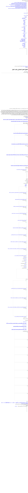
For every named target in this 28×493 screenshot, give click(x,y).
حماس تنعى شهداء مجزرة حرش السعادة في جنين (20, 255)
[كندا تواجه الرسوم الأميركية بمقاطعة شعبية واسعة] (21, 354)
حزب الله (11, 402)
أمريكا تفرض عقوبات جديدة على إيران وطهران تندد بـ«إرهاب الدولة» (18, 3)
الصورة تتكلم (23, 45)
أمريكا (27, 402)
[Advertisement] (14, 60)
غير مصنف (26, 66)
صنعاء (8, 402)
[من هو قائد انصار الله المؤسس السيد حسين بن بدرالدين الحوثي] (22, 212)
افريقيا (24, 29)
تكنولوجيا (24, 35)
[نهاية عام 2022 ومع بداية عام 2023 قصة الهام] (22, 198)
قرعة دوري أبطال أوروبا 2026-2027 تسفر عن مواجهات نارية (20, 144)
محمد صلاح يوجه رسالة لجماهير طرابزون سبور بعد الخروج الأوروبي (18, 234)
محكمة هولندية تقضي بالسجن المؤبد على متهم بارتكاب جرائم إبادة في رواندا (17, 4)
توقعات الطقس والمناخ (22, 40)
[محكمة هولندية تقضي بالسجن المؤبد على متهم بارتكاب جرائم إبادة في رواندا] (19, 306)
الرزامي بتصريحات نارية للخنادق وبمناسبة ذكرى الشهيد (19, 206)
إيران (21, 402)
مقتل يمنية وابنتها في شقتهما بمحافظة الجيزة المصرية (20, 2)
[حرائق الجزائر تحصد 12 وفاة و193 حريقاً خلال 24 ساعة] (21, 131)
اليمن (17, 402)
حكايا (24, 27)
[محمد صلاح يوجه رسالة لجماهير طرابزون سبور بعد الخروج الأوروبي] (19, 287)
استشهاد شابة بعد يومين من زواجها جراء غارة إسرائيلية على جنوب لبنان (18, 5)
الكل (24, 22)
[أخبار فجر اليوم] (26, 15)
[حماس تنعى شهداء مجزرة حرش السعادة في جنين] (22, 254)
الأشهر (25, 184)
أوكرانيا (25, 402)
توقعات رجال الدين (23, 39)
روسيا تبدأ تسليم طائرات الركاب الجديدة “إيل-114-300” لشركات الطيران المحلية (17, 154)
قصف (24, 28)
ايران (15, 402)
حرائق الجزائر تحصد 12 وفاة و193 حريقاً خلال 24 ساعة (20, 133)
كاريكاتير (24, 47)
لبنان (24, 403)
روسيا (10, 402)
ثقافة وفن (24, 33)
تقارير (25, 19)
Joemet (25, 262)
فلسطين (26, 403)
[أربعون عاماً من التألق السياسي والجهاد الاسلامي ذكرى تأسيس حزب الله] (22, 191)
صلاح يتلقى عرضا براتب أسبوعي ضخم (22, 220)
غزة (1, 402)
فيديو (24, 42)
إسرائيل (23, 402)
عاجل (4, 402)
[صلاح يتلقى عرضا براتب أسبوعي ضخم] (22, 219)
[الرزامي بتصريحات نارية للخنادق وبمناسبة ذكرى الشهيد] (22, 205)
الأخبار (25, 17)
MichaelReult (24, 257)
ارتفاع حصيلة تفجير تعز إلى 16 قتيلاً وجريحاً (21, 169)
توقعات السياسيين (23, 38)
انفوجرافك (24, 43)
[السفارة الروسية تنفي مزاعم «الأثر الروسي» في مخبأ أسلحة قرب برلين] (21, 392)
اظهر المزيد (26, 117)
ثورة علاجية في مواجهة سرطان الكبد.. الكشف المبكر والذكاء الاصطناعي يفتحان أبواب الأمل (16, 6)
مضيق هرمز (22, 403)
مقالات (24, 26)
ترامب (13, 402)
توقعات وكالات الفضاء (22, 41)
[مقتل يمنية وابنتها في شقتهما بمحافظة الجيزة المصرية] (21, 369)
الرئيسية (25, 16)
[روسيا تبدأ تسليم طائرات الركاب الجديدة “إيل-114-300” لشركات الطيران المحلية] (21, 153)
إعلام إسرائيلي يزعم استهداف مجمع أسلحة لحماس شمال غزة (19, 165)
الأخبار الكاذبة (23, 18)
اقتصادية (24, 20)
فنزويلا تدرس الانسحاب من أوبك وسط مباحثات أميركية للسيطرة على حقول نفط (17, 8)
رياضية (24, 23)
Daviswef (25, 264)
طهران (6, 402)
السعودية (19, 402)
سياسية (24, 24)
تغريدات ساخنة (23, 30)
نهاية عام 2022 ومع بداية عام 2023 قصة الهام (20, 199)
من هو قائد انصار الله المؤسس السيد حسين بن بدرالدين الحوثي (19, 213)
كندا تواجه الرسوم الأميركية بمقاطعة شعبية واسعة (20, 7)
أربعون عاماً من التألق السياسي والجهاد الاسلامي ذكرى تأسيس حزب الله (17, 192)
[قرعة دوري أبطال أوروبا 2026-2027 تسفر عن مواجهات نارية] (21, 142)
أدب (24, 37)
